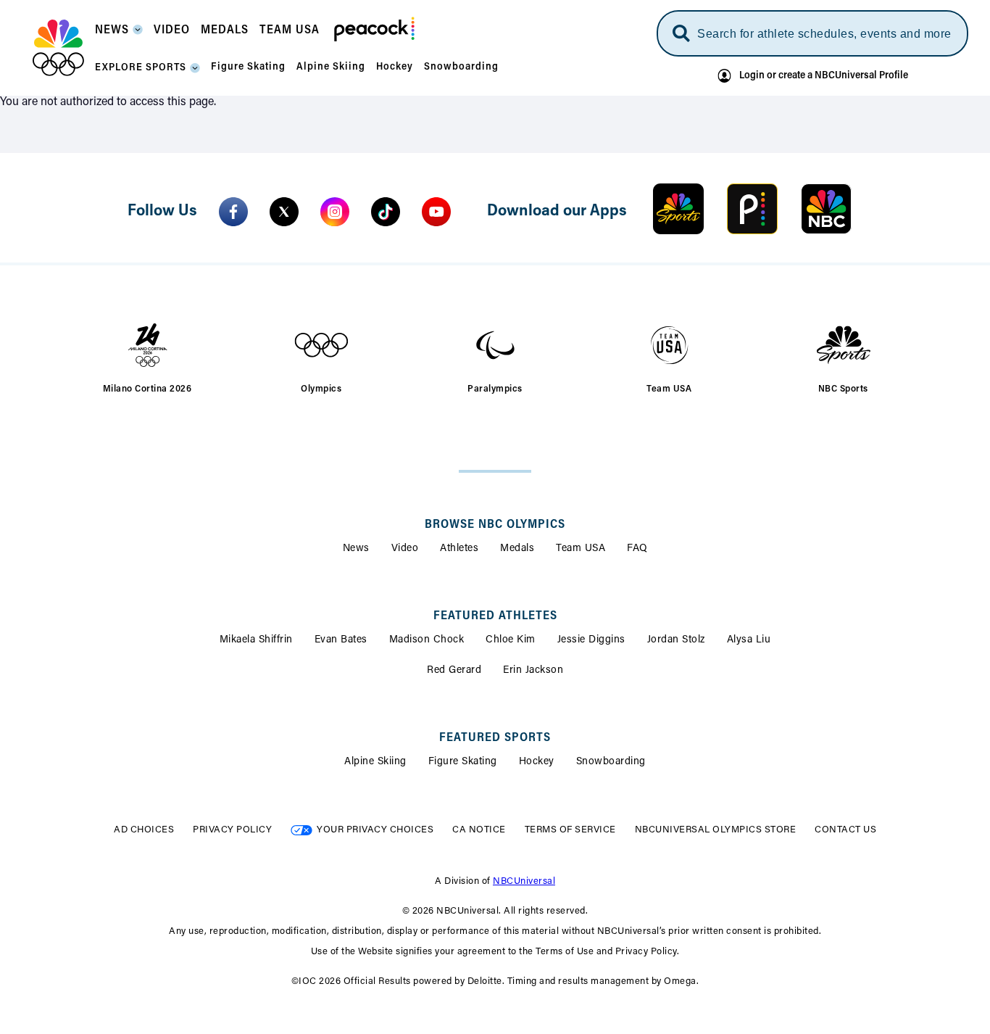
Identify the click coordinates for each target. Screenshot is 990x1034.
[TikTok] (385, 211)
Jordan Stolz (676, 640)
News (356, 549)
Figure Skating (462, 762)
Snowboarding (611, 762)
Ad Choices (144, 830)
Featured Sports (495, 738)
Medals (517, 549)
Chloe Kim (511, 640)
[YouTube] (436, 211)
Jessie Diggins (591, 640)
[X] (284, 211)
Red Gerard (454, 671)
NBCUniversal (524, 881)
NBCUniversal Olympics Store (715, 830)
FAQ (637, 549)
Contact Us (845, 830)
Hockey (536, 762)
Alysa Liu (749, 640)
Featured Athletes (495, 616)
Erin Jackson (533, 671)
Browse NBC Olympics (495, 525)
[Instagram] (334, 211)
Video (405, 549)
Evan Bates (341, 640)
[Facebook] (233, 211)
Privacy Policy (232, 830)
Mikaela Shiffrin (256, 640)
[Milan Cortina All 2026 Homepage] (58, 48)
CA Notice (479, 830)
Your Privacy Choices (375, 830)
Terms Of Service (570, 830)
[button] (119, 34)
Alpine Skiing (375, 762)
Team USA (580, 549)
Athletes (459, 549)
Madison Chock (427, 640)
